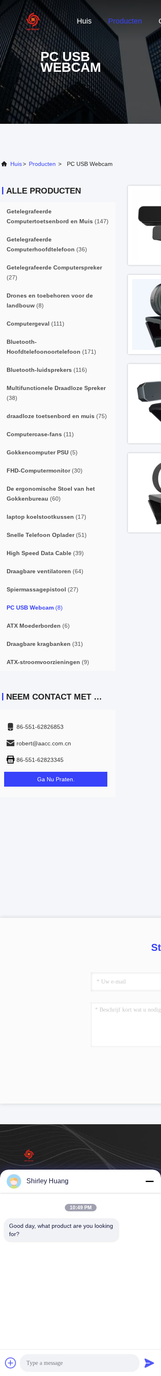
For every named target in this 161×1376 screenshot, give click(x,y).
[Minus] (149, 1181)
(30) (45, 470)
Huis (84, 21)
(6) (38, 625)
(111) (35, 323)
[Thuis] (33, 20)
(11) (40, 434)
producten (42, 164)
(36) (47, 244)
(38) (56, 393)
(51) (47, 535)
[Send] (149, 1363)
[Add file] (11, 1363)
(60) (51, 493)
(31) (45, 644)
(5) (42, 452)
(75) (57, 416)
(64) (45, 571)
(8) (50, 300)
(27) (54, 272)
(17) (46, 516)
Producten (125, 21)
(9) (48, 662)
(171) (51, 346)
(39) (45, 553)
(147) (58, 216)
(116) (47, 369)
